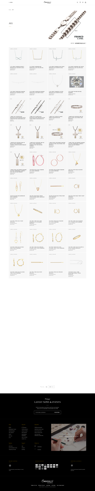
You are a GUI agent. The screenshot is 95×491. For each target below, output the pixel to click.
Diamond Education (38, 427)
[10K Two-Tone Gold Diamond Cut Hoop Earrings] (57, 214)
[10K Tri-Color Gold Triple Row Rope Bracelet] (57, 188)
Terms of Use (34, 485)
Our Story (11, 446)
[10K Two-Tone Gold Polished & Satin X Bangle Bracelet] (76, 240)
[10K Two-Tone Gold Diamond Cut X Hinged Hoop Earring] (76, 214)
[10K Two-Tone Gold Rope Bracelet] (37, 265)
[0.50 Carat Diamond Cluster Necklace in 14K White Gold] (57, 84)
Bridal (10, 427)
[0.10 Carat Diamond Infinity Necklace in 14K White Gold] (18, 59)
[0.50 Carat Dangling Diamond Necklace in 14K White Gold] (37, 84)
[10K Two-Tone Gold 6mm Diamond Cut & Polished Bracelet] (37, 214)
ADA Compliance (60, 485)
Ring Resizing (24, 432)
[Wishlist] (83, 2)
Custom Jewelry (25, 429)
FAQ (22, 446)
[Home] (47, 2)
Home (10, 9)
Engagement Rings (12, 429)
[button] (77, 2)
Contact (23, 447)
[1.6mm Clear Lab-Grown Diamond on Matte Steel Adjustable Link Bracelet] (57, 136)
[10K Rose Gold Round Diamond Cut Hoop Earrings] (57, 163)
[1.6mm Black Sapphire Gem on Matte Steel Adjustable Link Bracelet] (76, 110)
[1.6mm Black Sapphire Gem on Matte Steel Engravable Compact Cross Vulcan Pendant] (18, 136)
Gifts (10, 437)
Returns (53, 485)
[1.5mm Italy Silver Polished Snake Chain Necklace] (57, 110)
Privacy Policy (41, 485)
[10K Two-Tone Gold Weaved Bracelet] (57, 265)
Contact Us (24, 438)
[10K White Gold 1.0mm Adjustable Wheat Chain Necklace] (76, 265)
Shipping (23, 449)
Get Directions (68, 439)
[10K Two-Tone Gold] (18, 214)
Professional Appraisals (24, 435)
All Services (24, 427)
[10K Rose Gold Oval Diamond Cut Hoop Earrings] (37, 163)
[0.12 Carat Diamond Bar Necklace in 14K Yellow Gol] (37, 59)
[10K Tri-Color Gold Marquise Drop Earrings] (18, 188)
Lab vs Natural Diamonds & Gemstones (39, 435)
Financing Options (12, 449)
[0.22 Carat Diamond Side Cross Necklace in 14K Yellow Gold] (76, 59)
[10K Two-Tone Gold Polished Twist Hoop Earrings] (18, 265)
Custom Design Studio (13, 447)
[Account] (80, 2)
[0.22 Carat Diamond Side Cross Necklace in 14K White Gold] (57, 59)
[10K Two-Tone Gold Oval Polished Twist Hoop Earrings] (57, 240)
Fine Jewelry (11, 432)
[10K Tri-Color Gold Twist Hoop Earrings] (76, 188)
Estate (10, 434)
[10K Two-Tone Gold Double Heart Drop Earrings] (18, 240)
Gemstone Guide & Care (39, 429)
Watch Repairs (24, 437)
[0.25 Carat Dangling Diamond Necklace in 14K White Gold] (18, 84)
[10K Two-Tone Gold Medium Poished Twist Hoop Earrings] (37, 240)
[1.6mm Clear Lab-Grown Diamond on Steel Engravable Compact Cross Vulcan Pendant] (76, 136)
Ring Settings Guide (38, 432)
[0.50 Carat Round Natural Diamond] (76, 84)
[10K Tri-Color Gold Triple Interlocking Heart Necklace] (37, 188)
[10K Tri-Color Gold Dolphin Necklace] (76, 163)
